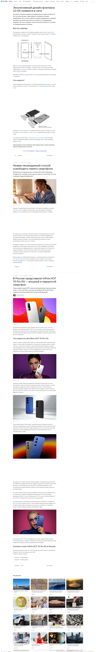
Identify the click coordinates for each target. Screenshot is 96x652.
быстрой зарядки (17, 503)
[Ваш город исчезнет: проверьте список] (57, 640)
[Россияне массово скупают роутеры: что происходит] (74, 640)
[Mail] (1, 1)
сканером (24, 69)
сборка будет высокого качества (37, 137)
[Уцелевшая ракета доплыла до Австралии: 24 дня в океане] (57, 587)
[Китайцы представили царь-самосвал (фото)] (21, 622)
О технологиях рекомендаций (78, 651)
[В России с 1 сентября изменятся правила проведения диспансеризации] (21, 640)
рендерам (48, 84)
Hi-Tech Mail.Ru (31, 150)
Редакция (58, 651)
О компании (5, 651)
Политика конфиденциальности (89, 651)
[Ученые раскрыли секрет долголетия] (39, 605)
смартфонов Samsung (19, 258)
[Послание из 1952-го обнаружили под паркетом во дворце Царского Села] (39, 587)
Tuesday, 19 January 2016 (41, 150)
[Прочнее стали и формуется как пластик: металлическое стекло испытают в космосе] (74, 622)
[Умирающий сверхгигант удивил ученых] (21, 587)
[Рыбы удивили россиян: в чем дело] (57, 605)
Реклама (9, 651)
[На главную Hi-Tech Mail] (5, 1)
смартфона (49, 32)
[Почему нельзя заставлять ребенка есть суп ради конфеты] (57, 622)
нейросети (46, 260)
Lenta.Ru (24, 162)
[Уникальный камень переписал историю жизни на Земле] (74, 587)
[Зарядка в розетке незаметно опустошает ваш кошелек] (74, 605)
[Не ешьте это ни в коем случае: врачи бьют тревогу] (21, 605)
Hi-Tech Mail (25, 275)
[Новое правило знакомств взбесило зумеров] (39, 640)
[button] (34, 51)
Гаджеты (29, 162)
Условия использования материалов (66, 651)
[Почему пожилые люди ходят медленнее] (39, 622)
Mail (1, 651)
